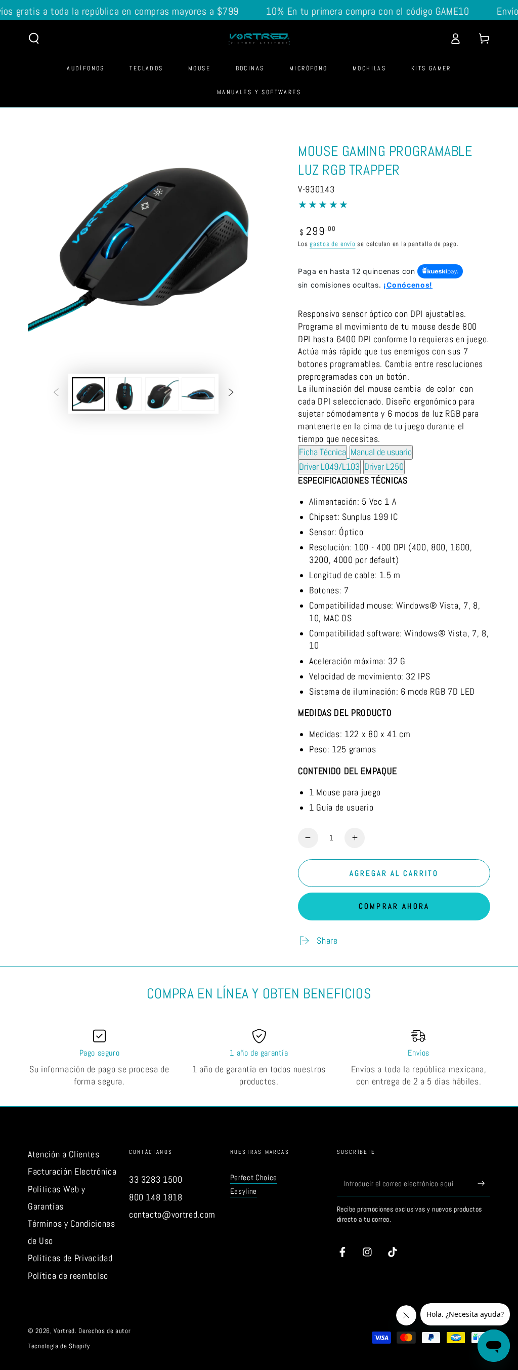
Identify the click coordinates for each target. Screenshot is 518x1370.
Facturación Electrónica (72, 1171)
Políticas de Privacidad (70, 1258)
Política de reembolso (68, 1275)
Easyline (243, 1191)
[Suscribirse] (484, 1183)
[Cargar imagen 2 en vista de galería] (125, 394)
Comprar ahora (394, 906)
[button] (34, 38)
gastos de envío (333, 243)
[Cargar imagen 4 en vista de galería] (198, 394)
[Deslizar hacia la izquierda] (56, 394)
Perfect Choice (253, 1178)
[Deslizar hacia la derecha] (231, 394)
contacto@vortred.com (172, 1214)
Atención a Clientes (64, 1154)
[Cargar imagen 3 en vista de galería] (162, 394)
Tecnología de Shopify (59, 1346)
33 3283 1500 (156, 1179)
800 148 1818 (156, 1197)
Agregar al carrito (394, 873)
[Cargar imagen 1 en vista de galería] (88, 394)
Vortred (64, 1330)
